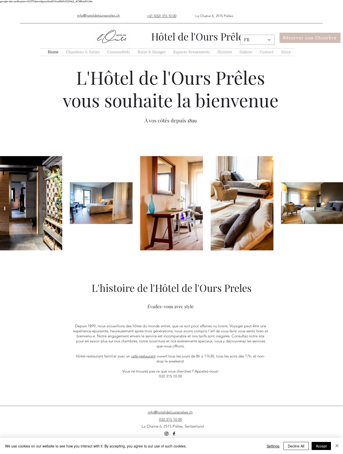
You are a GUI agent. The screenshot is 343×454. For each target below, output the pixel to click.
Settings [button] (273, 445)
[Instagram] (166, 433)
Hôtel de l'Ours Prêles (199, 36)
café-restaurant (143, 356)
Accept (321, 445)
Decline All (296, 445)
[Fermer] (337, 446)
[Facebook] (174, 433)
